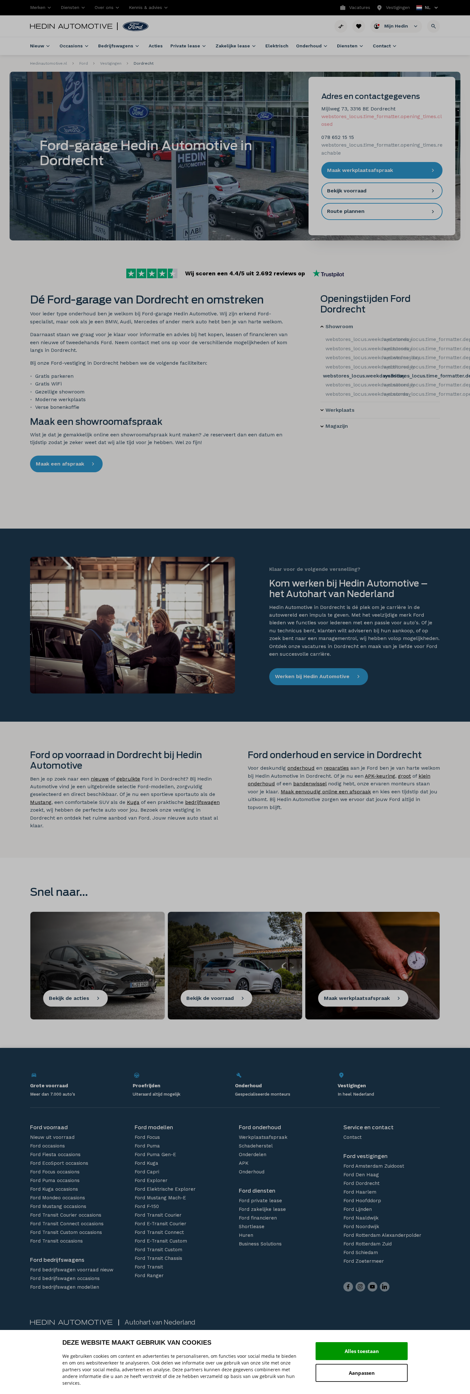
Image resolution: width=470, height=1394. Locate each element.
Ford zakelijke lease (262, 1209)
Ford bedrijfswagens (57, 1260)
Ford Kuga (146, 1163)
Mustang (40, 802)
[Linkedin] (384, 1287)
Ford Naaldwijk (361, 1218)
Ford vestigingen (365, 1156)
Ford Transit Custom (158, 1249)
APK (243, 1163)
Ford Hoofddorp (362, 1201)
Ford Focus (147, 1137)
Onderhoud (251, 1172)
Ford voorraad (49, 1127)
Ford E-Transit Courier (160, 1224)
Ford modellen (154, 1127)
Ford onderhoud (260, 1127)
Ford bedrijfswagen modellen (64, 1287)
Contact (352, 1137)
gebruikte (128, 779)
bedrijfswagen (202, 802)
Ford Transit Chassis (158, 1258)
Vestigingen (110, 63)
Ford (83, 63)
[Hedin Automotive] (71, 26)
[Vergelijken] (341, 26)
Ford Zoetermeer (363, 1261)
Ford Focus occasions (55, 1172)
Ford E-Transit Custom (161, 1241)
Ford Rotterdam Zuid (367, 1244)
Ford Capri (147, 1172)
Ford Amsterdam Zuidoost (373, 1166)
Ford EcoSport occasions (59, 1163)
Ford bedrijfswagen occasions (65, 1278)
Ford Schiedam (360, 1252)
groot (404, 776)
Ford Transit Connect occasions (67, 1224)
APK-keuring (380, 776)
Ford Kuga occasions (54, 1189)
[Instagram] (360, 1287)
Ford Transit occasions (56, 1241)
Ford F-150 (147, 1206)
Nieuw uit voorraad (52, 1137)
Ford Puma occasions (55, 1180)
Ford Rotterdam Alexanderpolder (382, 1235)
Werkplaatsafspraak (263, 1137)
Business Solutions (260, 1244)
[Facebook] (348, 1287)
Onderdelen (252, 1154)
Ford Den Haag (361, 1175)
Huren (246, 1235)
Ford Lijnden (357, 1209)
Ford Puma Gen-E (155, 1154)
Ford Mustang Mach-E (160, 1198)
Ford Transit (149, 1267)
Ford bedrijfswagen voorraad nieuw (72, 1270)
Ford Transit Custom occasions (66, 1232)
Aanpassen (362, 1373)
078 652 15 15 (337, 137)
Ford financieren (258, 1218)
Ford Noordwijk (361, 1226)
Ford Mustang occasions (58, 1206)
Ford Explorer (151, 1180)
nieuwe (100, 779)
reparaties (336, 768)
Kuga (133, 802)
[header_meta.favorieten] (359, 26)
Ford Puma (147, 1146)
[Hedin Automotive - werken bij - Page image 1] (132, 625)
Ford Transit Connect (159, 1232)
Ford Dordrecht (361, 1183)
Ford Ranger (149, 1275)
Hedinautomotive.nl (48, 63)
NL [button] (423, 8)
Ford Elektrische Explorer (165, 1189)
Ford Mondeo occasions (57, 1198)
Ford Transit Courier (158, 1215)
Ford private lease (260, 1201)
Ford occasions (47, 1146)
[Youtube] (372, 1287)
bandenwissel (309, 784)
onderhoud (301, 768)
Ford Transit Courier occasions (65, 1215)
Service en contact (368, 1127)
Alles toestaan (362, 1351)
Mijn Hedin (396, 25)
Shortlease (251, 1226)
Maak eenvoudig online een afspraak (326, 792)
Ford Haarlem (359, 1192)
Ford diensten (257, 1191)
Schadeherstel (256, 1146)
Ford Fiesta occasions (55, 1154)
